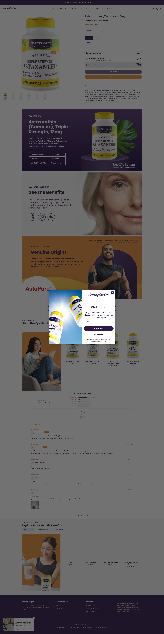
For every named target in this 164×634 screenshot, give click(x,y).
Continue (98, 328)
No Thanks (98, 335)
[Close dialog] (112, 292)
